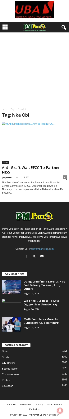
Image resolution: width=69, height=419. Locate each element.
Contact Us (34, 409)
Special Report (10, 368)
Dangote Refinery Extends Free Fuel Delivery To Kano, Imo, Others (44, 285)
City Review (8, 363)
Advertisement (55, 404)
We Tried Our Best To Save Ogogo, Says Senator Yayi (41, 302)
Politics (6, 380)
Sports (5, 357)
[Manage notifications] (60, 411)
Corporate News (11, 374)
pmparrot (7, 177)
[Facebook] (27, 256)
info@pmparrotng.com (41, 248)
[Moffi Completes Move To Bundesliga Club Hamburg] (11, 324)
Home (4, 109)
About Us (11, 404)
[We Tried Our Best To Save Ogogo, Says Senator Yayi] (11, 306)
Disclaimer (25, 404)
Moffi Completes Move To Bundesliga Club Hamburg (41, 321)
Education (7, 385)
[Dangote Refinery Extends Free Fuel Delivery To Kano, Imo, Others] (11, 287)
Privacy (39, 404)
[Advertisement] (34, 68)
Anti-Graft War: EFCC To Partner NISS (31, 170)
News (5, 162)
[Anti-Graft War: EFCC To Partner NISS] (34, 143)
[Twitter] (35, 256)
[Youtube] (42, 256)
